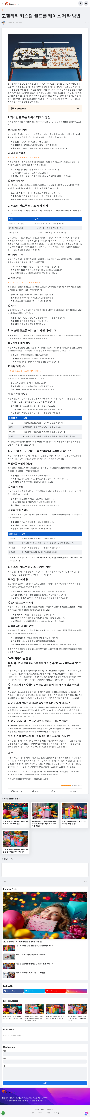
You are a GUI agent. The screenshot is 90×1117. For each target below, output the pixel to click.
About (40, 1113)
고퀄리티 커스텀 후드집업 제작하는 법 (24, 157)
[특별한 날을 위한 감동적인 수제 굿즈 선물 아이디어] (9, 966)
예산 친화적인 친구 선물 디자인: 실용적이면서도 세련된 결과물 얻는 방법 (44, 823)
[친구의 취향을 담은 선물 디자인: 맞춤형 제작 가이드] (74, 811)
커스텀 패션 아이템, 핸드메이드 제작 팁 (30, 973)
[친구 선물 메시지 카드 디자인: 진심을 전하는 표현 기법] (15, 811)
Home (33, 1113)
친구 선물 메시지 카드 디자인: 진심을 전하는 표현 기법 (15, 822)
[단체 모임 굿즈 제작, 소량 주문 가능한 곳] (9, 957)
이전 (85, 881)
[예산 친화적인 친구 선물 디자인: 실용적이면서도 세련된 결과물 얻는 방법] (45, 811)
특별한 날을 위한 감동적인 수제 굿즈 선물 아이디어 (34, 964)
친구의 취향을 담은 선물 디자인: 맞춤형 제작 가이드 (74, 822)
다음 (4, 881)
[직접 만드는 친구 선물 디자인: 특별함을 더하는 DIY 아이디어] (15, 839)
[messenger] (86, 1113)
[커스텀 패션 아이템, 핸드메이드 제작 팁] (9, 975)
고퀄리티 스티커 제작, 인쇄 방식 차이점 (24, 282)
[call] (3, 1113)
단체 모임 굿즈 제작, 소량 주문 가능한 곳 (24, 371)
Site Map (56, 1113)
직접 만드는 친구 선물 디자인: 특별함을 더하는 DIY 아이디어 (15, 850)
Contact (47, 1113)
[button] (3, 3)
